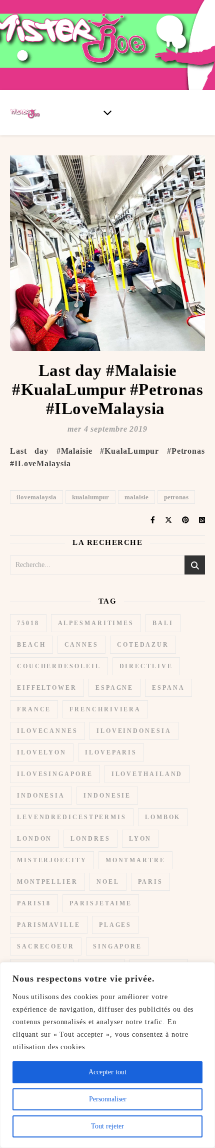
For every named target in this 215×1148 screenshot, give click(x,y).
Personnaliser (107, 1099)
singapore (117, 946)
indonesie (107, 795)
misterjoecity (52, 860)
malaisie (136, 497)
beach (31, 644)
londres (90, 838)
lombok (162, 817)
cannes (81, 644)
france (34, 709)
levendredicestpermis (71, 817)
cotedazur (143, 644)
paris (151, 881)
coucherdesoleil (59, 666)
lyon (140, 838)
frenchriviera (105, 709)
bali (163, 623)
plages (115, 924)
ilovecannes (47, 730)
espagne (115, 687)
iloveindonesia (134, 730)
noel (108, 881)
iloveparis (111, 752)
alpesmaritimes (96, 623)
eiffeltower (47, 687)
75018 (28, 623)
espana (168, 687)
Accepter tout (107, 1072)
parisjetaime (101, 903)
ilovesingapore (55, 774)
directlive (146, 666)
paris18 (34, 903)
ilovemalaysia (36, 497)
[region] (107, 1055)
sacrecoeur (45, 946)
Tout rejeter (107, 1126)
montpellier (47, 881)
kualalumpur (90, 497)
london (34, 838)
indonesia (41, 795)
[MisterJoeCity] (107, 45)
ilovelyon (41, 752)
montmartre (136, 860)
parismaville (48, 924)
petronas (176, 497)
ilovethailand (147, 774)
